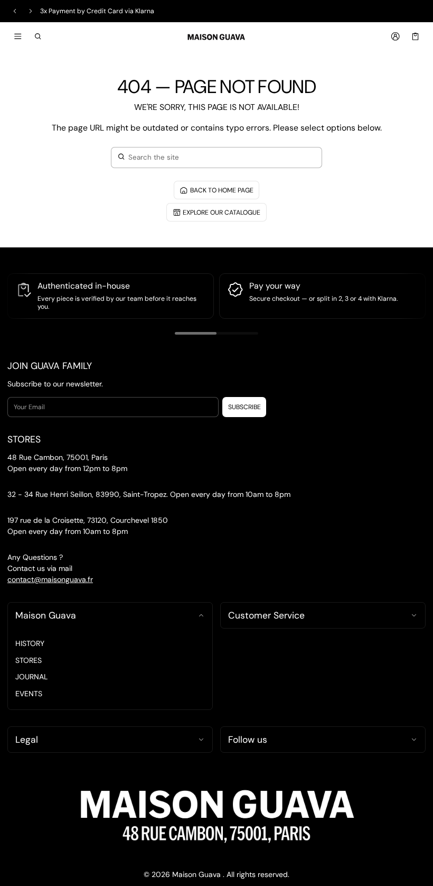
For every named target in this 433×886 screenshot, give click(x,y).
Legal (26, 739)
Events (28, 693)
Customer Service (266, 615)
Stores (28, 660)
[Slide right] (30, 11)
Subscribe (244, 407)
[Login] (395, 36)
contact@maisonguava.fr (50, 579)
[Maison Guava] (216, 36)
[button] (38, 36)
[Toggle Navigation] (17, 36)
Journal (31, 676)
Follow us (247, 739)
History (29, 643)
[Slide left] (14, 11)
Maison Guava (45, 615)
